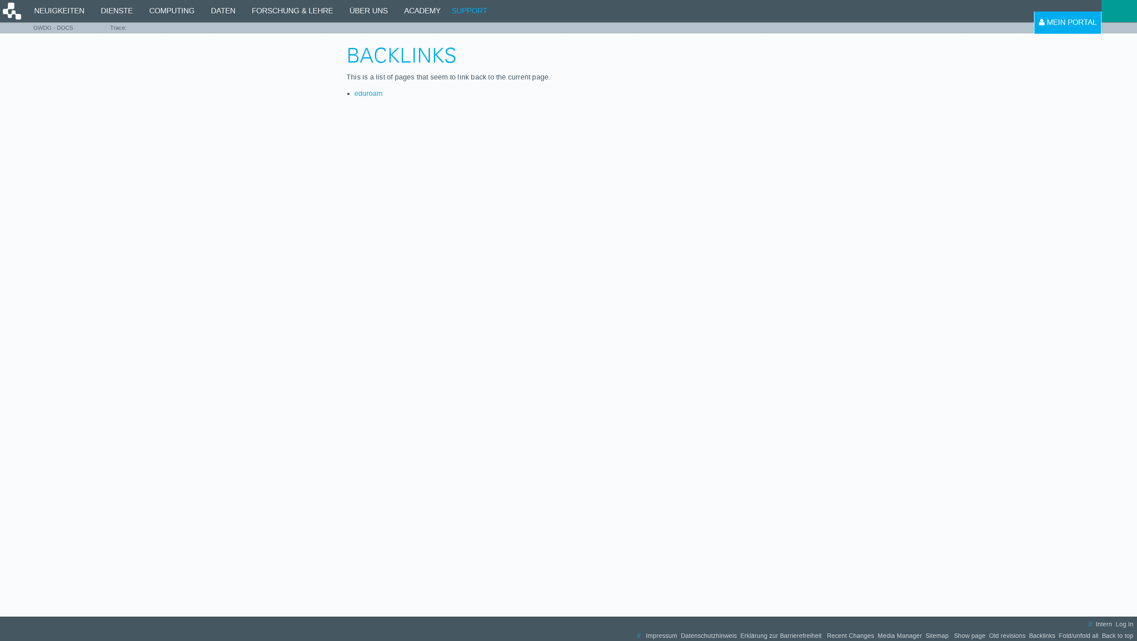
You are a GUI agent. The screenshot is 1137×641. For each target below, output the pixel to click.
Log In (1124, 624)
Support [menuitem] (469, 11)
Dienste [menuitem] (117, 11)
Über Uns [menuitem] (369, 11)
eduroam (368, 93)
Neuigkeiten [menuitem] (59, 11)
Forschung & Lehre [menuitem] (292, 11)
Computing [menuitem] (172, 11)
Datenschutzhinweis (709, 636)
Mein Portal (1071, 22)
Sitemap (937, 636)
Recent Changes (850, 636)
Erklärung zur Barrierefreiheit (781, 636)
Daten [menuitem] (223, 11)
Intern (1104, 624)
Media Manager (900, 636)
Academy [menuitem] (422, 11)
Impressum (661, 636)
